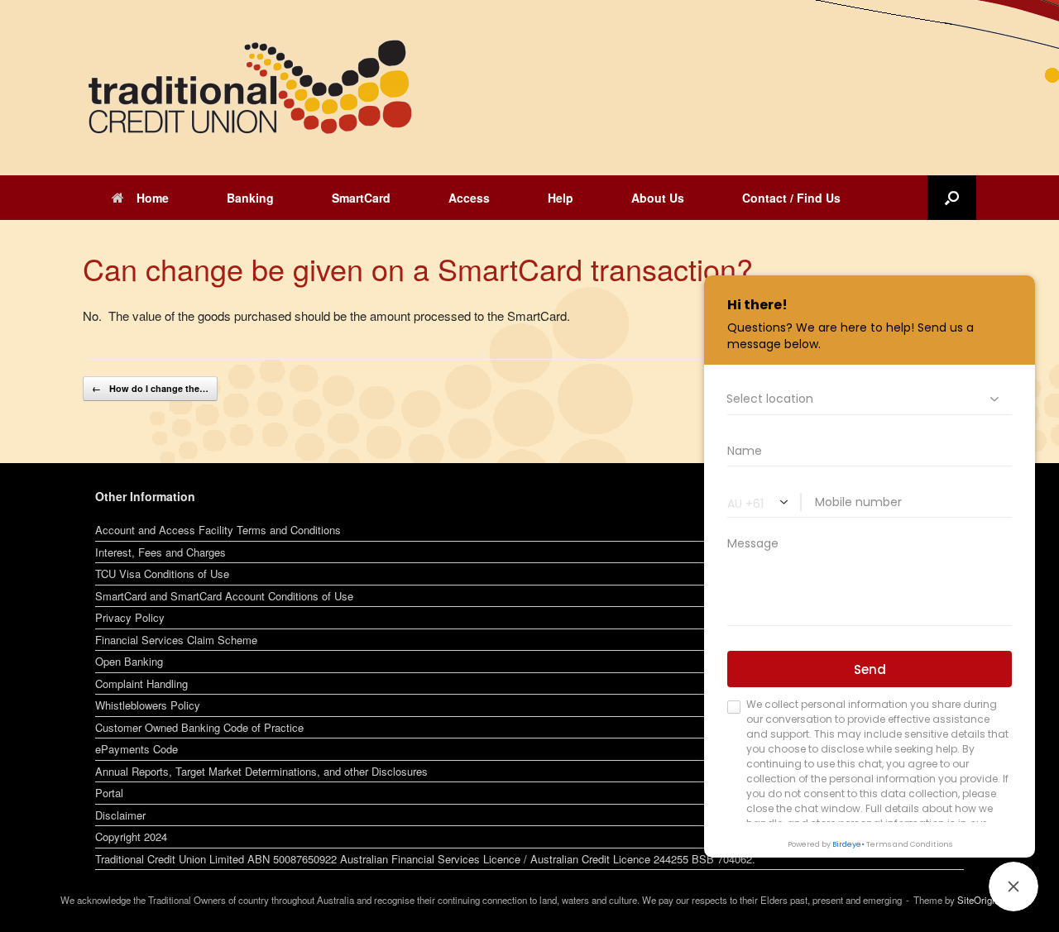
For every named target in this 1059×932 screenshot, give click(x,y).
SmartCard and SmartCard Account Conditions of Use (224, 596)
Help (560, 197)
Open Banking (129, 661)
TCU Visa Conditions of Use (162, 573)
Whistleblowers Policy (147, 705)
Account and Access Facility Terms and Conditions (218, 530)
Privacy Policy (130, 617)
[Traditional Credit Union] (248, 87)
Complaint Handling (141, 683)
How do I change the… (150, 388)
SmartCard (361, 197)
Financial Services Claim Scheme (176, 640)
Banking (250, 197)
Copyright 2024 (131, 836)
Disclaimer (120, 815)
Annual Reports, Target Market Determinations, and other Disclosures (261, 771)
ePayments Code (136, 749)
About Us (657, 197)
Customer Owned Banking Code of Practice (199, 727)
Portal (109, 793)
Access (469, 197)
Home (153, 197)
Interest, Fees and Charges (160, 552)
